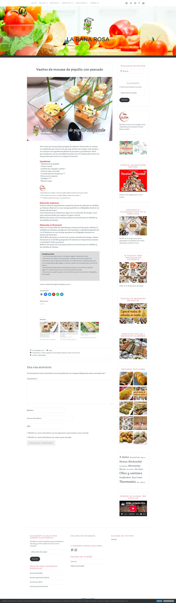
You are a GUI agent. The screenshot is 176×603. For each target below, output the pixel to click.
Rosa (50, 350)
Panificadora (125, 477)
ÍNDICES (42, 3)
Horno (123, 461)
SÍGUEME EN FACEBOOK (83, 536)
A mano (34, 355)
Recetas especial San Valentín (39, 577)
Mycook (122, 469)
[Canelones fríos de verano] (90, 327)
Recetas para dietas (36, 582)
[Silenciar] (141, 514)
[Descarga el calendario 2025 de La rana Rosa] (133, 235)
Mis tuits (114, 539)
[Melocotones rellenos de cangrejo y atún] (49, 327)
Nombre (30, 410)
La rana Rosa (88, 39)
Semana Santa (67, 353)
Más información (168, 601)
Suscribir (124, 100)
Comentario (32, 379)
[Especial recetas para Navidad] (133, 191)
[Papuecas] (126, 438)
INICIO (34, 3)
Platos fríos (56, 353)
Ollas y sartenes (130, 473)
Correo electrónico (34, 418)
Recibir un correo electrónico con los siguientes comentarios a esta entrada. (59, 433)
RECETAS (54, 3)
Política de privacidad (77, 566)
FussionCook (135, 457)
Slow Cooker (137, 477)
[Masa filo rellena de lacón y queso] (126, 408)
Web (28, 426)
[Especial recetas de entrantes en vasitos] (140, 394)
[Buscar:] (131, 71)
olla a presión (130, 469)
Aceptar (159, 601)
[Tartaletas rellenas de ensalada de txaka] (69, 327)
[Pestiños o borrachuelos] (140, 438)
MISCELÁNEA (81, 3)
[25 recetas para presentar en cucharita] (133, 282)
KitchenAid (135, 461)
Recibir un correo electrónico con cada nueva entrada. (50, 437)
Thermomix (42, 355)
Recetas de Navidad (36, 573)
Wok (138, 482)
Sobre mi (95, 3)
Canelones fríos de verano (88, 333)
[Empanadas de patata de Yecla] (126, 379)
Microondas (134, 465)
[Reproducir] (122, 514)
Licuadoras (123, 466)
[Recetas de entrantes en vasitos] (133, 323)
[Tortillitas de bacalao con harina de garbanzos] (140, 379)
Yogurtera (142, 482)
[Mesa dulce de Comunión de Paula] (140, 423)
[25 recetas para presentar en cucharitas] (126, 423)
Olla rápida (139, 469)
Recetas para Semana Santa (39, 586)
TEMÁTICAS (67, 3)
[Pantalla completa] (144, 514)
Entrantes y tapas (38, 353)
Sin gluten (76, 353)
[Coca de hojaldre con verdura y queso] (140, 408)
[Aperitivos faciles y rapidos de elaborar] (133, 359)
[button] (126, 147)
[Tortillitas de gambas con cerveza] (126, 394)
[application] (133, 508)
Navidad (49, 353)
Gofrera (143, 457)
